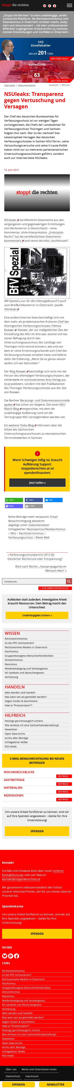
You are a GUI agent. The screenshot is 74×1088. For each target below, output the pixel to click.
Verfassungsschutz (20, 537)
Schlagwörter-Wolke (16, 742)
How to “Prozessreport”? (18, 705)
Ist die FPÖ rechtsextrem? (19, 643)
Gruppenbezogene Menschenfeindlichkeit (29, 655)
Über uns (11, 1069)
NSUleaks (10, 220)
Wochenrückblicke (36, 774)
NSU (13, 533)
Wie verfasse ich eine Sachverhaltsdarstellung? (32, 725)
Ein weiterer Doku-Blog (19, 425)
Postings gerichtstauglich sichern (24, 721)
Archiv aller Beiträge (16, 738)
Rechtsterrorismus (31, 533)
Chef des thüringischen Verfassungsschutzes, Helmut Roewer (36, 326)
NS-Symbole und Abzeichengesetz (24, 672)
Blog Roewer (18, 371)
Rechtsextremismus (16, 638)
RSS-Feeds (11, 746)
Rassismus (11, 664)
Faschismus (11, 651)
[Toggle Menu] (69, 5)
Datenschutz (13, 1076)
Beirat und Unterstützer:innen (39, 1069)
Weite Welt (43, 537)
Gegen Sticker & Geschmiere (21, 701)
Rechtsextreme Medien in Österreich (26, 647)
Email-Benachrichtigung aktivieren (33, 519)
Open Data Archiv (15, 733)
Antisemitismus (14, 660)
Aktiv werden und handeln (20, 692)
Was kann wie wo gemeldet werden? (26, 696)
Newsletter (11, 729)
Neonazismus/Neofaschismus (46, 529)
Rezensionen (36, 797)
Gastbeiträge (36, 781)
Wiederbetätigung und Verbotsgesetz (26, 668)
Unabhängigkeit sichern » (37, 615)
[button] (14, 500)
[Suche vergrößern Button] (69, 581)
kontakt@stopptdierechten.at (21, 879)
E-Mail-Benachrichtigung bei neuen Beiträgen (37, 761)
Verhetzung (11, 677)
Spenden (37, 831)
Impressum (32, 1076)
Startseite (9, 85)
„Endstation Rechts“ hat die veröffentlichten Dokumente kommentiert (34, 237)
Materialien (36, 789)
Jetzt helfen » (37, 483)
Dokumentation (27, 85)
